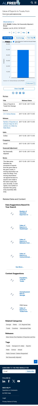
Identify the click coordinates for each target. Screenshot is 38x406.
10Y (18, 32)
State (7, 350)
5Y (14, 32)
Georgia (8, 324)
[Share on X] (13, 93)
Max (23, 32)
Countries (15, 328)
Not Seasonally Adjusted (13, 357)
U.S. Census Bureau (9, 114)
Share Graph (18, 88)
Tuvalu (8, 328)
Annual (20, 350)
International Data (25, 328)
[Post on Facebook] (17, 93)
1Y (9, 32)
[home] (11, 2)
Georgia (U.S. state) (18, 346)
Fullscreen (29, 83)
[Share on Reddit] (20, 93)
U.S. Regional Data (24, 324)
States (15, 324)
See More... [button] (20, 267)
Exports (28, 346)
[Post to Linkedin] (23, 93)
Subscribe (30, 371)
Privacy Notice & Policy (9, 401)
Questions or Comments (9, 390)
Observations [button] (8, 22)
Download (19, 38)
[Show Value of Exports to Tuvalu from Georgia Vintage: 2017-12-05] (25, 42)
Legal (4, 398)
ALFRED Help (6, 393)
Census (13, 350)
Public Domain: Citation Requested (17, 353)
